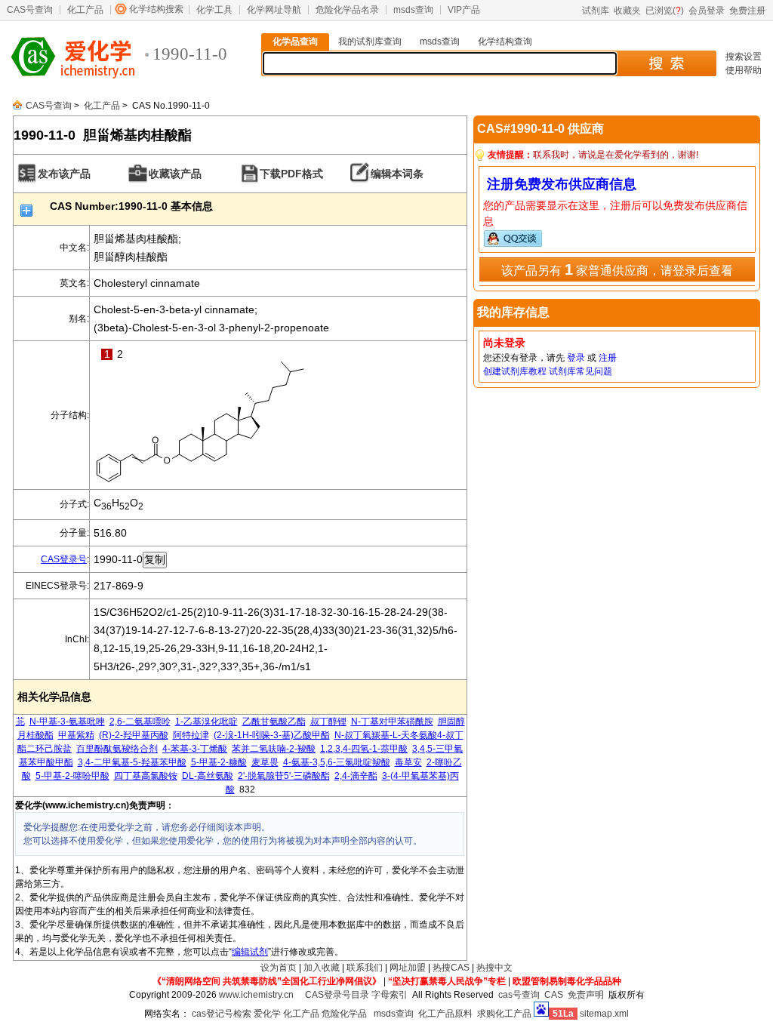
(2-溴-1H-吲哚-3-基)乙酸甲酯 (272, 735)
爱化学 (267, 1013)
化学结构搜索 (156, 9)
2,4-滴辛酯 (355, 776)
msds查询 (413, 10)
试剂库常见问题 (580, 371)
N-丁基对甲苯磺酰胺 (392, 721)
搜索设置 (743, 56)
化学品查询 (295, 41)
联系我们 (364, 967)
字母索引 (389, 994)
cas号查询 (519, 994)
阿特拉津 (191, 735)
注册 (608, 357)
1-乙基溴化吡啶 (206, 721)
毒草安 (408, 762)
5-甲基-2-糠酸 (219, 762)
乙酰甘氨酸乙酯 (274, 721)
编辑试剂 (250, 951)
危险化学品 (344, 1013)
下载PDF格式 (291, 174)
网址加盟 (408, 967)
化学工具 (214, 10)
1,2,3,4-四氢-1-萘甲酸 (364, 748)
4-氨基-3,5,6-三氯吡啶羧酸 (336, 762)
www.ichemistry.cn (256, 994)
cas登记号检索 (221, 1013)
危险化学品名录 (347, 10)
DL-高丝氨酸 (207, 776)
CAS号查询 (30, 10)
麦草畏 (265, 762)
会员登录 (706, 10)
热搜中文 (494, 967)
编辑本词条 (397, 174)
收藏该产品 (175, 174)
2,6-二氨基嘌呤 (140, 721)
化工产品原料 (445, 1013)
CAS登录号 (64, 559)
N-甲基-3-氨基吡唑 (67, 721)
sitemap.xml (604, 1013)
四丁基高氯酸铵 (145, 776)
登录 (576, 357)
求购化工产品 (504, 1013)
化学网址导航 (274, 10)
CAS (553, 994)
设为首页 (278, 967)
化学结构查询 (505, 41)
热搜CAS (451, 967)
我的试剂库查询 (370, 41)
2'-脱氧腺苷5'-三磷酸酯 (284, 776)
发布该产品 (64, 174)
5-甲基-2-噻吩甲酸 (72, 776)
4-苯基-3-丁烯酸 (194, 748)
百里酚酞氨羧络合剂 (117, 748)
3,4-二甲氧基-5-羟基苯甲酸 (132, 762)
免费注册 (747, 10)
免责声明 (586, 994)
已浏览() (664, 10)
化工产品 (85, 10)
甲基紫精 (76, 735)
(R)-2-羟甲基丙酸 (133, 735)
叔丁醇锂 (328, 721)
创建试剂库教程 (515, 371)
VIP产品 (464, 10)
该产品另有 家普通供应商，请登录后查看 (617, 269)
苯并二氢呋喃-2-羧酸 (274, 748)
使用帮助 (743, 70)
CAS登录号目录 (337, 994)
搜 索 (666, 63)
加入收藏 (321, 967)
